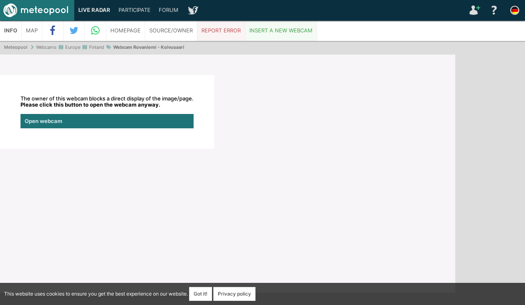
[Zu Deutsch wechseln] (514, 10)
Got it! (201, 294)
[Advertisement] (490, 180)
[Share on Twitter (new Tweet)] (74, 30)
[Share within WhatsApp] (95, 30)
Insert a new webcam (281, 30)
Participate (135, 10)
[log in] (473, 10)
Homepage (125, 30)
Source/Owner (171, 30)
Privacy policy (234, 294)
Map (32, 30)
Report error (221, 30)
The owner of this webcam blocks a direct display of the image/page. (107, 110)
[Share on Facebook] (53, 30)
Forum (168, 10)
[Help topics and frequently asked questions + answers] (494, 10)
